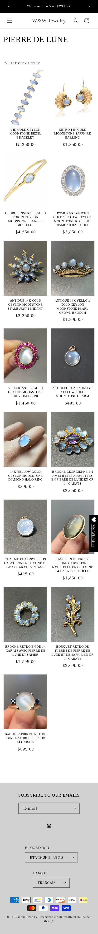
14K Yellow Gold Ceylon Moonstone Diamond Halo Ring (25, 475)
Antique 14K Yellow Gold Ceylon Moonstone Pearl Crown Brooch (73, 306)
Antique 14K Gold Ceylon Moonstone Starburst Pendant (25, 304)
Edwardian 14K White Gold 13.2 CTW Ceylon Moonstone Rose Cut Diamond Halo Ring (72, 219)
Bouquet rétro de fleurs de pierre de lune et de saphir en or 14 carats (72, 652)
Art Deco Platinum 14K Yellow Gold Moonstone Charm (72, 392)
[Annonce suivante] (89, 6)
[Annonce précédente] (9, 6)
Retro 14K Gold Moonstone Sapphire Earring (72, 134)
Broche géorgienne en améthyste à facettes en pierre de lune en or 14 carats (72, 477)
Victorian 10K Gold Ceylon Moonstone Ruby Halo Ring (25, 392)
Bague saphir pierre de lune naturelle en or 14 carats (25, 738)
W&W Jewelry (28, 917)
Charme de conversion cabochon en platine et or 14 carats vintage (25, 563)
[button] (9, 20)
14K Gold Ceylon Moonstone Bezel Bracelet (25, 134)
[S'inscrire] (74, 808)
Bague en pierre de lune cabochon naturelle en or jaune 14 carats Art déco (72, 565)
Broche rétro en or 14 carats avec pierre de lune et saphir (25, 650)
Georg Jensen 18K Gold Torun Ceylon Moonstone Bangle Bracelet (25, 219)
